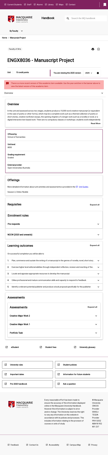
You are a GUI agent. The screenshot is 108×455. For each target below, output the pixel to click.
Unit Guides (83, 187)
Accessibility (54, 445)
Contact (72, 5)
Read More (95, 123)
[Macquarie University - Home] (20, 19)
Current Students (14, 5)
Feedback (15, 445)
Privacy (94, 445)
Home (4, 38)
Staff (29, 5)
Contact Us (33, 445)
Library (51, 5)
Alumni (40, 5)
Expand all (94, 205)
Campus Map (75, 445)
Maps (61, 5)
